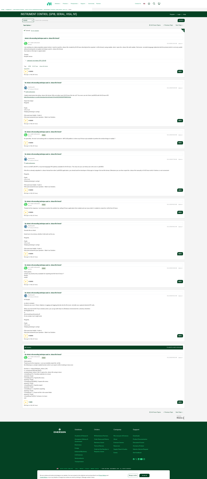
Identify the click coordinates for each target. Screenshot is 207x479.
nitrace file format (44, 66)
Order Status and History (101, 439)
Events (115, 452)
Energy (77, 448)
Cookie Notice (43, 477)
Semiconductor (79, 458)
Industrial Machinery (81, 451)
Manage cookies (95, 468)
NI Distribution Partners (101, 436)
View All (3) (26, 68)
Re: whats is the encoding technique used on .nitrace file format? (43, 83)
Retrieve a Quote (99, 442)
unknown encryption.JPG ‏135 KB (36, 60)
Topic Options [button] (26, 25)
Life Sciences (79, 455)
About (115, 439)
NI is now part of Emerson (121, 436)
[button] (25, 71)
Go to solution (35, 31)
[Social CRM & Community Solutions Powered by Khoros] (180, 417)
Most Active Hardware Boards (33, 9)
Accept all (144, 475)
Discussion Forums (18, 9)
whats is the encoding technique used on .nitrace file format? (42, 38)
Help (184, 14)
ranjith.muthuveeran (30, 91)
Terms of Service (99, 446)
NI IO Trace (35, 66)
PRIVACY (87, 468)
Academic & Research (81, 436)
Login (179, 14)
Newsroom (117, 446)
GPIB (29, 66)
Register (172, 14)
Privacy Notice (102, 475)
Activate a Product (138, 446)
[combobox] (105, 20)
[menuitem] (58, 4)
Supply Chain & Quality (120, 449)
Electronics (78, 445)
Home (2, 9)
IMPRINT (82, 468)
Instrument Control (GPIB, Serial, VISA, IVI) (55, 9)
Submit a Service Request (140, 449)
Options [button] (180, 43)
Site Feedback (137, 452)
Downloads (136, 436)
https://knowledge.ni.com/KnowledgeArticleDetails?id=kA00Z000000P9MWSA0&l (47, 97)
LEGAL (76, 468)
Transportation (79, 461)
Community (9, 9)
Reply (180, 71)
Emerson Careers (119, 442)
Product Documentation (140, 439)
